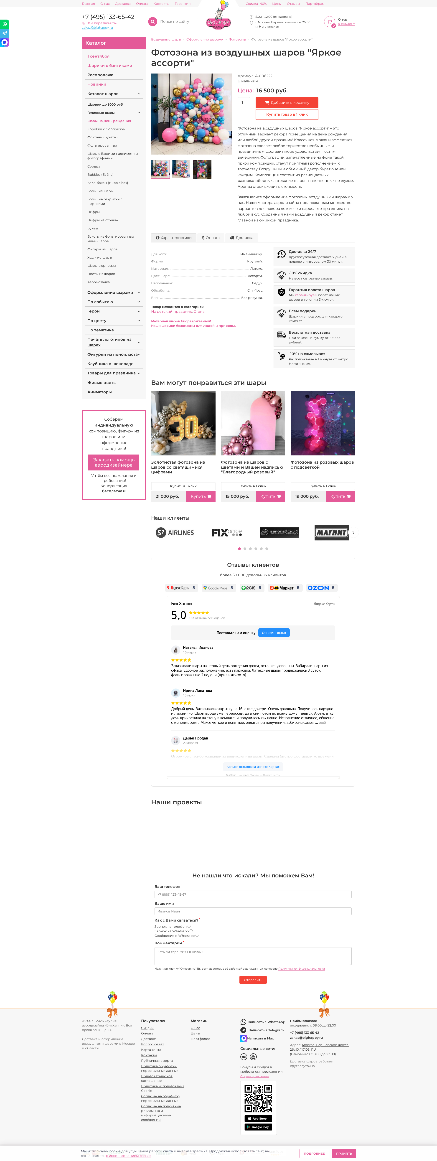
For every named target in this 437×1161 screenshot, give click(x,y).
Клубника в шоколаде (110, 363)
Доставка (123, 4)
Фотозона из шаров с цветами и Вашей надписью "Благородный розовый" (252, 467)
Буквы (92, 228)
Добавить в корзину (290, 102)
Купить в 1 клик (183, 486)
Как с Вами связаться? (177, 920)
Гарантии (183, 4)
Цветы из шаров (101, 274)
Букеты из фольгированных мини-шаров (110, 238)
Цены (277, 4)
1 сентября (98, 56)
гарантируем (306, 295)
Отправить (253, 980)
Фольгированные (102, 145)
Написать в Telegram (266, 1030)
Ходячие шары (99, 257)
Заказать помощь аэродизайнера (114, 462)
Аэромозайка (98, 282)
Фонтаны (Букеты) (102, 137)
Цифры (93, 212)
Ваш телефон (168, 886)
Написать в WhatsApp (266, 1022)
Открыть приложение (254, 1076)
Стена (199, 311)
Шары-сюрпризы (101, 266)
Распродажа (100, 75)
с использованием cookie (128, 1155)
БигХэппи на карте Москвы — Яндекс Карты (253, 775)
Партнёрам (315, 4)
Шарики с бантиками (109, 65)
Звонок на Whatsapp (172, 931)
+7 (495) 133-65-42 (108, 16)
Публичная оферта (157, 1061)
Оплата (142, 4)
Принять (344, 1153)
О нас (105, 4)
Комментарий (169, 943)
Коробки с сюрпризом (106, 129)
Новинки (96, 84)
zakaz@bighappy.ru (97, 27)
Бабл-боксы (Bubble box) (107, 183)
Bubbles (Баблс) (100, 175)
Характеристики (176, 238)
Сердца (93, 166)
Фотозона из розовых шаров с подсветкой (322, 465)
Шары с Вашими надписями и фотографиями (112, 156)
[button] (239, 548)
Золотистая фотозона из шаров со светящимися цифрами (178, 467)
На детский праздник (171, 311)
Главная (88, 4)
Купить (198, 496)
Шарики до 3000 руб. (105, 104)
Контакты (161, 4)
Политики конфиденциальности (301, 968)
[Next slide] (353, 532)
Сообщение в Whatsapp (175, 936)
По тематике (100, 330)
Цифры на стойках (102, 220)
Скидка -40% (256, 4)
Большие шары (100, 191)
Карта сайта (151, 1050)
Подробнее (314, 1153)
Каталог (95, 43)
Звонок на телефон (171, 927)
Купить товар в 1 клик (287, 114)
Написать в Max (260, 1038)
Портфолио (200, 1039)
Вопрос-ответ (152, 1044)
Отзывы (293, 4)
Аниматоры (99, 392)
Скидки (147, 1028)
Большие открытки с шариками (104, 201)
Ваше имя (164, 903)
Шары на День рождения (109, 121)
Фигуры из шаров (102, 249)
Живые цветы (102, 382)
